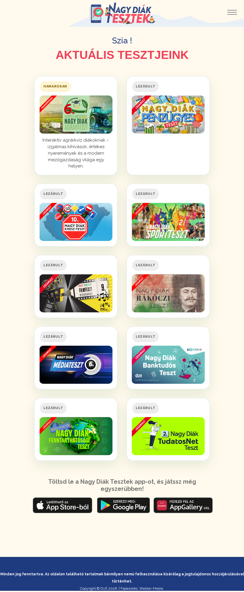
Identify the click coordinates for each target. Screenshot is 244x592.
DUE (103, 588)
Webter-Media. (151, 588)
